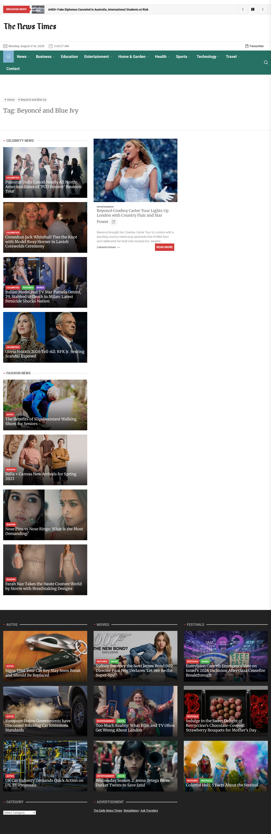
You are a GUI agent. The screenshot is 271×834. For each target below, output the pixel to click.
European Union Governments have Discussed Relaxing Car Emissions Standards (38, 725)
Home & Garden (131, 56)
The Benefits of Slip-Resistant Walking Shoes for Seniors (41, 421)
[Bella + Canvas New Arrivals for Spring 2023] (45, 460)
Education (69, 56)
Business (43, 56)
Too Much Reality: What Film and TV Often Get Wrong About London (135, 728)
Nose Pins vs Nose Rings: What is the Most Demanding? (44, 531)
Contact (13, 68)
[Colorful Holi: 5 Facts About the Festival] (226, 766)
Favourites (257, 46)
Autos (10, 666)
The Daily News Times (108, 810)
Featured (28, 287)
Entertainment (96, 56)
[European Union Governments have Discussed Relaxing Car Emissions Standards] (45, 711)
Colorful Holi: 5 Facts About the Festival (222, 785)
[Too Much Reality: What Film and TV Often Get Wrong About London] (136, 711)
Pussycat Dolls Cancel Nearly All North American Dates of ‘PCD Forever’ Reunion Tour (43, 187)
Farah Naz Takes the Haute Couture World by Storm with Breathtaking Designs (43, 586)
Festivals (192, 661)
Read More (164, 247)
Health (160, 56)
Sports (181, 56)
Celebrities (13, 177)
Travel (231, 56)
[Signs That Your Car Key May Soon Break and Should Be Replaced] (45, 656)
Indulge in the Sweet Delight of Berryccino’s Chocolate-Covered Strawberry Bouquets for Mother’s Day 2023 (221, 727)
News (21, 56)
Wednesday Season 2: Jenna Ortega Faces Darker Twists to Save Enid (133, 783)
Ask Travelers (149, 810)
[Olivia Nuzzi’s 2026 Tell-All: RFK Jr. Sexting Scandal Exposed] (45, 337)
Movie (114, 661)
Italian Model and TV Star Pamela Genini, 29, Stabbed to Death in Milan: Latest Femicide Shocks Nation (43, 297)
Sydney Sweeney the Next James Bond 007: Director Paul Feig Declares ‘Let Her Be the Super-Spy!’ (134, 670)
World (40, 287)
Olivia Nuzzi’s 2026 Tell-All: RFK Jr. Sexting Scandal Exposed (44, 354)
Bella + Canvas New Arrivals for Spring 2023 (40, 476)
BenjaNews (131, 810)
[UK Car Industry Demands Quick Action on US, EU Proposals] (45, 766)
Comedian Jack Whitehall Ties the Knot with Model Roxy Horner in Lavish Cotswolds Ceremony (41, 242)
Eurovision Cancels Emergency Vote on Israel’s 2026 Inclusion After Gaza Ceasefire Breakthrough (225, 670)
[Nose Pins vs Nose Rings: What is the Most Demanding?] (45, 514)
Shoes (10, 414)
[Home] (8, 57)
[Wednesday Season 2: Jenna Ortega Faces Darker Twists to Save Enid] (136, 766)
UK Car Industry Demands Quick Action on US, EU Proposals (44, 783)
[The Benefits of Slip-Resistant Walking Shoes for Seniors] (45, 405)
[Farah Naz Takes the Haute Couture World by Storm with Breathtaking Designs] (45, 569)
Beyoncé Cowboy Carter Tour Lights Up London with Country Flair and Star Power (133, 216)
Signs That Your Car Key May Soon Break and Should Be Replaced (42, 673)
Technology (206, 56)
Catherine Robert (106, 247)
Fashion (11, 469)
